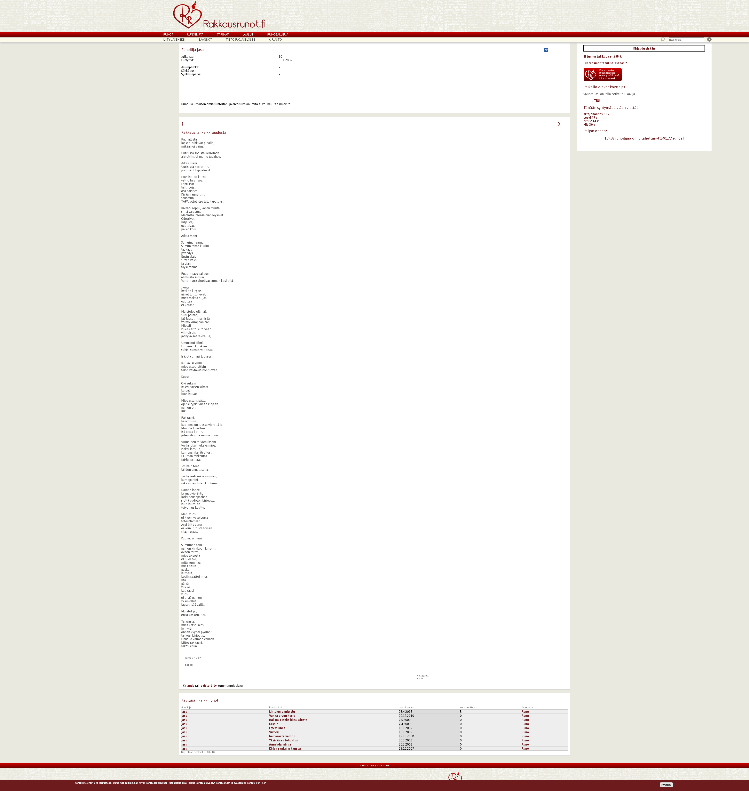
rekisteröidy (208, 685)
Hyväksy (666, 784)
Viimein (274, 732)
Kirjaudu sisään (644, 48)
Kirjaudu (188, 685)
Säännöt (205, 39)
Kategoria (527, 707)
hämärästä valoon (282, 736)
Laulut (248, 34)
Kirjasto (275, 39)
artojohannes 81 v (596, 114)
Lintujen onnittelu (282, 711)
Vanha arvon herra (282, 715)
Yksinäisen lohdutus (283, 740)
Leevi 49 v (590, 117)
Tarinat (223, 34)
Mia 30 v (589, 124)
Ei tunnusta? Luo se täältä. (602, 56)
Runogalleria (277, 34)
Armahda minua (280, 744)
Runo (420, 678)
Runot (168, 34)
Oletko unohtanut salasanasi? (605, 63)
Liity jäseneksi (174, 39)
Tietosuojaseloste (240, 39)
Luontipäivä (405, 707)
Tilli (596, 100)
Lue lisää (261, 782)
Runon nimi (275, 707)
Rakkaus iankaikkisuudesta (288, 720)
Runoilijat (195, 34)
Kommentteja (468, 707)
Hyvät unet (277, 728)
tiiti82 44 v (591, 121)
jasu (184, 711)
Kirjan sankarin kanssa (285, 748)
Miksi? (273, 724)
